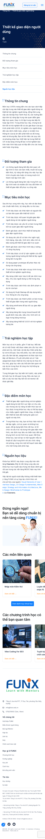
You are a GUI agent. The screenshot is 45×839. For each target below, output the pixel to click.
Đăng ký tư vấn (30, 5)
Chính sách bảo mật (9, 744)
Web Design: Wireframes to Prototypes (22, 490)
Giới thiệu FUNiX (8, 721)
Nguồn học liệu (9, 89)
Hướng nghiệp (7, 759)
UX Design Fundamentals (26, 485)
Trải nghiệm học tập (11, 75)
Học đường (6, 781)
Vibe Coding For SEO (14, 652)
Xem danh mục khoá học (22, 604)
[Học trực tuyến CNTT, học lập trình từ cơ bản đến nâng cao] (9, 5)
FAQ (4, 740)
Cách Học (6, 766)
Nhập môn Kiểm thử (14, 587)
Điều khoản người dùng (11, 725)
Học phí (5, 762)
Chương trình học (8, 755)
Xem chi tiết (11, 594)
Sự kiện (5, 785)
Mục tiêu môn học (10, 68)
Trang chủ (6, 11)
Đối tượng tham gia (10, 61)
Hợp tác (5, 733)
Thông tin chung (9, 54)
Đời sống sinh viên (9, 770)
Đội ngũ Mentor (8, 729)
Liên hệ (5, 736)
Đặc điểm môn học (10, 82)
